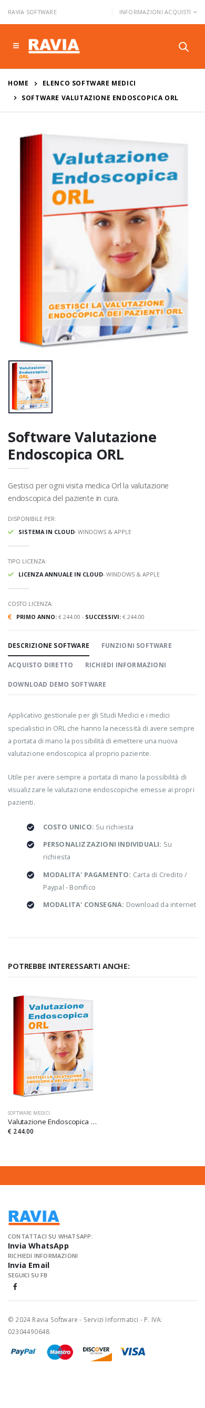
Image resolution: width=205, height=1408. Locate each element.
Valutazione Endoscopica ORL (52, 1121)
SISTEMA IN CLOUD (46, 532)
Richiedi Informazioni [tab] (125, 664)
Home (18, 83)
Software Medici (29, 1113)
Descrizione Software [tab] (48, 645)
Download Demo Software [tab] (57, 684)
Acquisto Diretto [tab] (40, 664)
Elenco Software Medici (89, 83)
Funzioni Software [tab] (136, 645)
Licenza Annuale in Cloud (60, 574)
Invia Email (28, 1265)
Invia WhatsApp (38, 1246)
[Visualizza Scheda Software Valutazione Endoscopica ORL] (52, 1047)
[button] (184, 48)
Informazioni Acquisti (155, 12)
